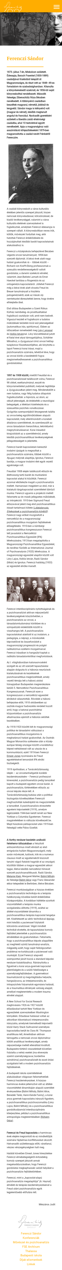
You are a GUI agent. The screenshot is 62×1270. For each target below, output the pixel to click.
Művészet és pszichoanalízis (31, 1242)
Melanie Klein (14, 876)
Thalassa (31, 1251)
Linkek (31, 1264)
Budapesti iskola (31, 1255)
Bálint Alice (25, 879)
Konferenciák (31, 1238)
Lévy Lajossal (45, 330)
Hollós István (17, 333)
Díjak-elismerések (31, 1259)
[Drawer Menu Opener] (57, 7)
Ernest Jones (13, 755)
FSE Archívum (31, 1246)
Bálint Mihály (48, 876)
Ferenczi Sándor (31, 1233)
